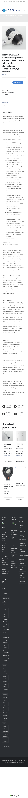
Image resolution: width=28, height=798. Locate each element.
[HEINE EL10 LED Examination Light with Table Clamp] (7, 436)
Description (5, 102)
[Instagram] (3, 582)
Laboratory (5, 673)
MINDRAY (5, 692)
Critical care (5, 625)
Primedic (5, 715)
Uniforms (22, 581)
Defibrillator (6, 629)
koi (4, 671)
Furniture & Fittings (22, 534)
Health (4, 663)
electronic (5, 634)
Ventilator (5, 744)
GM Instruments (6, 651)
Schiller (5, 721)
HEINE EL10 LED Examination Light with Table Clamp (8, 448)
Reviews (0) (5, 106)
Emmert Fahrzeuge (5, 641)
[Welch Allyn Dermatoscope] (20, 474)
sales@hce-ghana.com (19, 1)
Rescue (5, 718)
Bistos (4, 604)
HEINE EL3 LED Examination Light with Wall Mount (20, 448)
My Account (22, 550)
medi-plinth (4, 677)
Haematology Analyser (6, 659)
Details (10, 461)
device (4, 632)
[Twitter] (5, 579)
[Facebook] (3, 579)
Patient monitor (5, 704)
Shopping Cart (22, 568)
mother (5, 694)
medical (5, 681)
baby (4, 601)
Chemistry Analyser (5, 620)
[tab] (14, 102)
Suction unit (5, 727)
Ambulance (6, 598)
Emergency (6, 637)
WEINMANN (6, 746)
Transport (5, 731)
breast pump (4, 610)
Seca (4, 723)
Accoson (5, 595)
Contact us (22, 526)
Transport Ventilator (5, 735)
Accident (5, 593)
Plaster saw (4, 709)
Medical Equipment (22, 544)
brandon (5, 606)
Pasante (5, 700)
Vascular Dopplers (5, 740)
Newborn (5, 697)
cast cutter (4, 615)
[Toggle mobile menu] (25, 10)
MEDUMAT (5, 689)
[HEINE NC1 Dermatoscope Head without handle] (7, 474)
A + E (21, 521)
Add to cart (17, 82)
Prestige (5, 712)
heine (6, 94)
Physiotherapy (22, 555)
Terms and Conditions (22, 575)
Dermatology (10, 92)
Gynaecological (6, 655)
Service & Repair (22, 561)
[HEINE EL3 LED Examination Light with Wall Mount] (20, 436)
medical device (5, 685)
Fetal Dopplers (5, 646)
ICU (4, 668)
